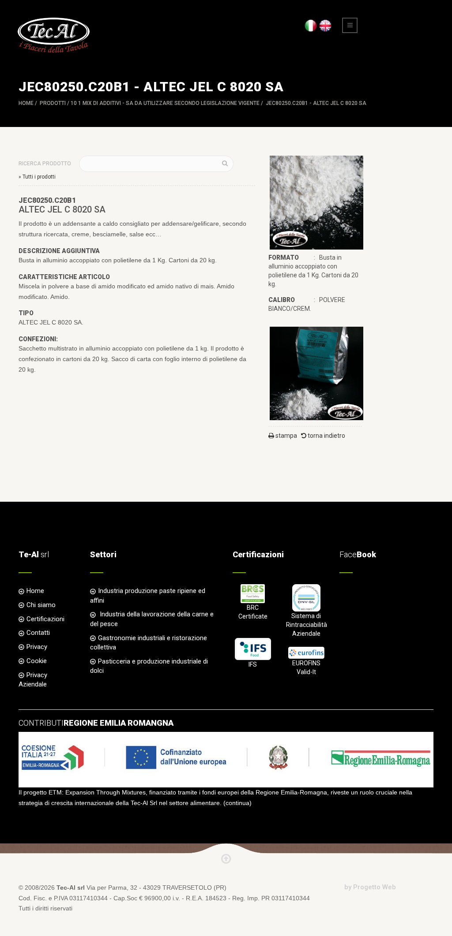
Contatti (38, 633)
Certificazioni (45, 619)
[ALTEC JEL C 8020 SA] (316, 201)
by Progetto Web (370, 887)
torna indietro (325, 435)
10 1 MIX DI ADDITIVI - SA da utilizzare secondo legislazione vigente (165, 103)
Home (26, 103)
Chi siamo (41, 605)
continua (237, 802)
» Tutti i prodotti (37, 177)
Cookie (36, 661)
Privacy (36, 647)
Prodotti (53, 103)
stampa (285, 435)
